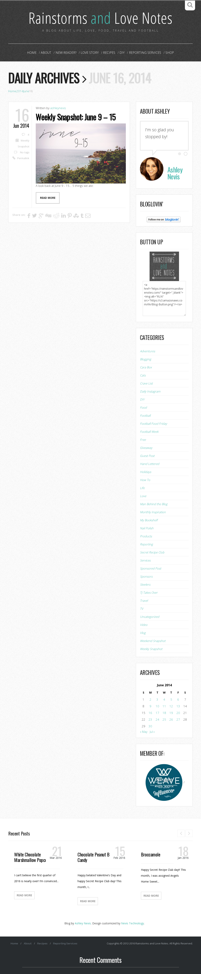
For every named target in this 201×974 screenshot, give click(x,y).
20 (178, 713)
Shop (169, 52)
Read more (47, 198)
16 (150, 713)
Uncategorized (149, 617)
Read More (24, 895)
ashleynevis (58, 108)
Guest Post (147, 456)
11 (164, 706)
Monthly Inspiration (153, 512)
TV (141, 609)
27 (178, 719)
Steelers (145, 584)
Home (32, 52)
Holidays (145, 472)
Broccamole (150, 854)
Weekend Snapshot (152, 641)
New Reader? (66, 52)
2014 (19, 91)
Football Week (149, 432)
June (26, 91)
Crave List (146, 383)
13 (178, 706)
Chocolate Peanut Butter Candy (98, 857)
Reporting (146, 544)
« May (143, 732)
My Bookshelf (149, 520)
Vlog (143, 633)
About (46, 52)
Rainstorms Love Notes (100, 17)
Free (143, 440)
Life (142, 488)
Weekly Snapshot (151, 649)
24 (157, 719)
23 (150, 719)
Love (143, 496)
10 (157, 706)
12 (171, 706)
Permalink (23, 158)
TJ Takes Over (149, 592)
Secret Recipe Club (152, 552)
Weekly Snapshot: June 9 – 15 (76, 117)
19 (171, 713)
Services (145, 560)
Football (145, 415)
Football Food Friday (153, 423)
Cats (143, 375)
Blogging (145, 359)
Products (146, 536)
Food (143, 407)
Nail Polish (146, 528)
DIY (122, 52)
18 (164, 713)
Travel (144, 600)
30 (150, 726)
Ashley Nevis (83, 923)
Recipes (109, 52)
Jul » (152, 732)
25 (164, 719)
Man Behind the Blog (153, 504)
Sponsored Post (150, 568)
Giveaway (146, 448)
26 (171, 719)
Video (143, 625)
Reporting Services (145, 52)
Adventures (147, 351)
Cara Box (146, 367)
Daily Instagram (150, 391)
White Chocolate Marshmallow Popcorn (32, 857)
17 (157, 713)
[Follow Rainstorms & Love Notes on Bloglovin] (164, 219)
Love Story (90, 52)
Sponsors (146, 576)
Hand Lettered (149, 464)
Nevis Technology (132, 923)
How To (145, 480)
